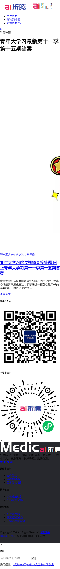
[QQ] (5, 461)
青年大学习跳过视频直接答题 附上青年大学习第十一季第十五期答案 (30, 267)
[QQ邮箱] (11, 461)
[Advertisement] (30, 86)
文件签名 (12, 16)
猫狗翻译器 (13, 19)
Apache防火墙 (15, 500)
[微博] (1, 461)
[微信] (8, 461)
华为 (16, 564)
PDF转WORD (15, 517)
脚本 (32, 564)
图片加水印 (13, 513)
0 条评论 (30, 254)
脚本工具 (5, 254)
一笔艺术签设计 (16, 521)
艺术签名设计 (15, 23)
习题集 (50, 564)
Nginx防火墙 (14, 496)
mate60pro (24, 564)
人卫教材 (40, 564)
